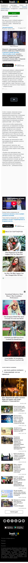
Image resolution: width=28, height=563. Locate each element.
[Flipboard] (19, 520)
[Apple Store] (9, 527)
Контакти (3, 545)
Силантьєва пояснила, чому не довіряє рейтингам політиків (13, 214)
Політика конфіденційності (8, 538)
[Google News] (15, 520)
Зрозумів (14, 13)
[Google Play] (19, 527)
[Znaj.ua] (14, 1)
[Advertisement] (14, 181)
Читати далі (14, 512)
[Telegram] (8, 520)
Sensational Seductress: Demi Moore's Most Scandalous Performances (14, 296)
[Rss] (4, 520)
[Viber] (12, 520)
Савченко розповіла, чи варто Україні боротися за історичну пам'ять (13, 219)
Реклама (3, 540)
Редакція (3, 543)
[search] (2, 1)
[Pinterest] (23, 520)
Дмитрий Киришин (7, 27)
